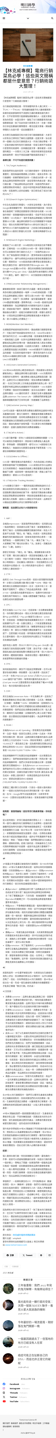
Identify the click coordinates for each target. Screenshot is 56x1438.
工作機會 (45, 1423)
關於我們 (6, 1423)
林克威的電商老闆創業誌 (24, 1234)
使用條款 (16, 1426)
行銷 (6, 1266)
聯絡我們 (14, 1423)
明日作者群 (36, 1423)
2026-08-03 (23, 1313)
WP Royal (31, 1433)
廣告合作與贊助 (25, 1423)
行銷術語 (15, 1266)
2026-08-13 (23, 1293)
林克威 (10, 1272)
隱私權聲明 (7, 1426)
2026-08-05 (23, 1330)
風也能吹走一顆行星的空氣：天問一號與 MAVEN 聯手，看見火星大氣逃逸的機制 (35, 1305)
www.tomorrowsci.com (16, 1244)
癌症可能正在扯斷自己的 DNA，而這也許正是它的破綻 (34, 1359)
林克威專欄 (28, 66)
